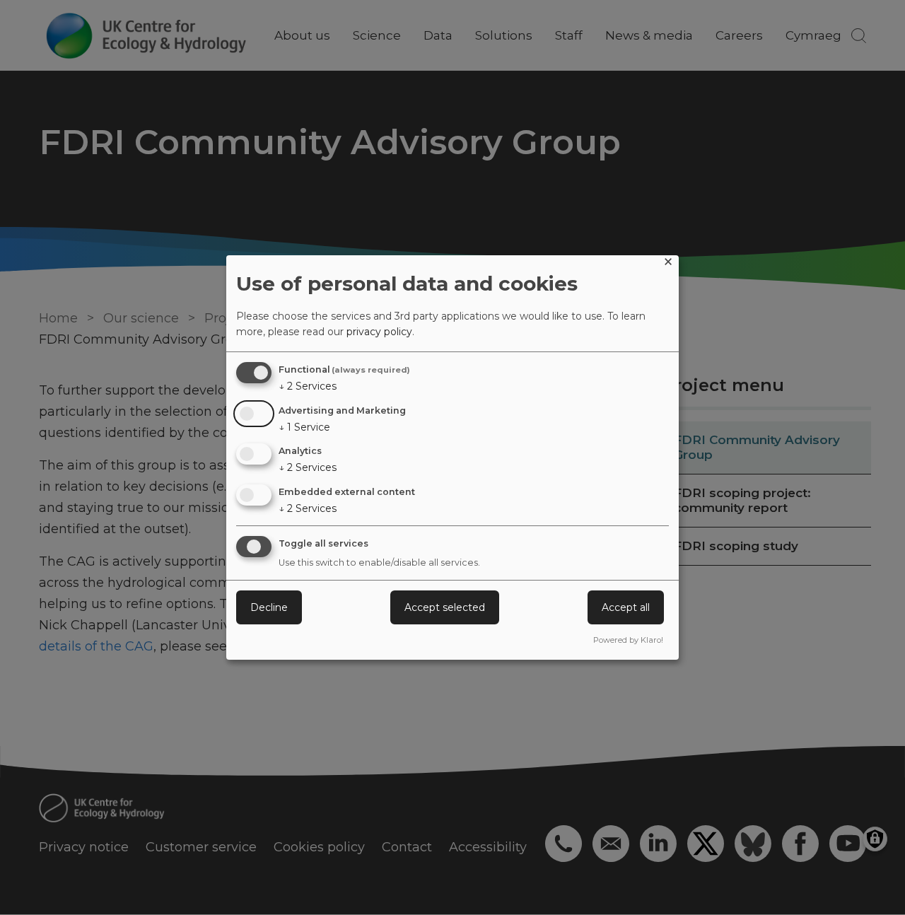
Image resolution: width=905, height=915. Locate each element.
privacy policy (379, 331)
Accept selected (444, 607)
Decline (269, 607)
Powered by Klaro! (628, 640)
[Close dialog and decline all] (668, 264)
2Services (308, 386)
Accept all (626, 607)
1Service (304, 427)
